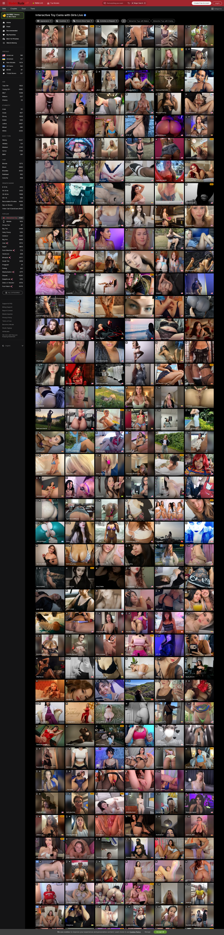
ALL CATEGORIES (14, 293)
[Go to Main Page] (19, 3)
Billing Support (7, 307)
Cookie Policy (135, 932)
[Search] (128, 3)
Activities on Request (107, 21)
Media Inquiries (7, 314)
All (124, 21)
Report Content (7, 310)
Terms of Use (6, 321)
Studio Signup (7, 328)
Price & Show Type (83, 21)
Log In (217, 3)
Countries (62, 21)
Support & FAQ (7, 303)
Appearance (44, 21)
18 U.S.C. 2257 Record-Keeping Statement (10, 335)
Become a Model (8, 324)
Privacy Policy (7, 317)
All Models (5, 331)
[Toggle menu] (3, 3)
